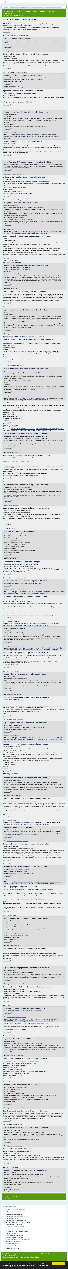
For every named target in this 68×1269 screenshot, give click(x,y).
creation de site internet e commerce (22, 883)
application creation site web (14, 1241)
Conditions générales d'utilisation (29, 1254)
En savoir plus (19, 1267)
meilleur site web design (13, 1246)
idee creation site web (33, 136)
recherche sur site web (27, 430)
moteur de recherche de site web (23, 429)
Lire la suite (6, 32)
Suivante (22, 1196)
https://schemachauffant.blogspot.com (17, 841)
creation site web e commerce (22, 135)
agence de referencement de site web (28, 650)
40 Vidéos (13, 15)
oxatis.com (10, 229)
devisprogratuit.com (12, 505)
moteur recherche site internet (46, 429)
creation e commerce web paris (20, 822)
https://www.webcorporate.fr (15, 694)
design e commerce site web (14, 1214)
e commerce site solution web (21, 623)
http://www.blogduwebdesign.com (16, 589)
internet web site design (43, 648)
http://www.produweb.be (13, 132)
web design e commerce (18, 233)
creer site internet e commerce (14, 1237)
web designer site (11, 1233)
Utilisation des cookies (48, 1254)
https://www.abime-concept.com (15, 481)
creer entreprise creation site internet (16, 1231)
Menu (64, 1)
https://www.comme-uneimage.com (17, 879)
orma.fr (8, 1005)
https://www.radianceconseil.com (16, 646)
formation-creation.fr (12, 558)
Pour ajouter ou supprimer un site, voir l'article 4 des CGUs (20, 1257)
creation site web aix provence (41, 882)
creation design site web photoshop (38, 593)
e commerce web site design (14, 1216)
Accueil (4, 1254)
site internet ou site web (12, 1244)
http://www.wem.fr (11, 864)
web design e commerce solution (44, 398)
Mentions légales (13, 1254)
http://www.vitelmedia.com (14, 1191)
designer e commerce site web (14, 136)
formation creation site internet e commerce (18, 1222)
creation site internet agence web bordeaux (45, 738)
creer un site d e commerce (44, 231)
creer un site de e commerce (37, 233)
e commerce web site (40, 400)
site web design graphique (13, 1224)
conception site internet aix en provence (46, 883)
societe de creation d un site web (45, 135)
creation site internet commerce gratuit (17, 1239)
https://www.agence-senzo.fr (14, 365)
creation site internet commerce (15, 1210)
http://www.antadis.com (13, 452)
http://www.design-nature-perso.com (16, 578)
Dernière (28, 1196)
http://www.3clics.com (12, 1167)
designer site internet (12, 1248)
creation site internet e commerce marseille (22, 882)
